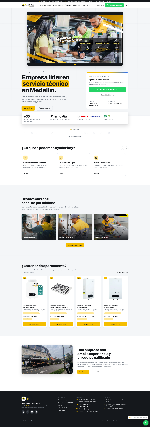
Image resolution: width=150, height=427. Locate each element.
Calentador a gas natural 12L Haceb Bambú (84, 306)
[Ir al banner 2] (74, 64)
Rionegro (105, 133)
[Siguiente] (126, 148)
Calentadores (59, 5)
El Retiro (121, 133)
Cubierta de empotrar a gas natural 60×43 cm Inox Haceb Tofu (59, 306)
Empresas (78, 5)
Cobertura (109, 420)
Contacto (115, 420)
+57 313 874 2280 (84, 404)
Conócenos (83, 372)
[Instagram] (27, 412)
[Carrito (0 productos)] (126, 5)
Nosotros (87, 5)
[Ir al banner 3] (76, 64)
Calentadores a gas (63, 400)
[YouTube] (32, 412)
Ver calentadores (44, 108)
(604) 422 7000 (84, 406)
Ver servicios (28, 108)
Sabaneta (43, 133)
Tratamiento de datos (123, 420)
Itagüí (51, 133)
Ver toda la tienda (122, 272)
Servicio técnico (46, 5)
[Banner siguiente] (120, 38)
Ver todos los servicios (75, 245)
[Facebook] (23, 412)
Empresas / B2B (62, 407)
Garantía (104, 420)
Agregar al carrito (34, 324)
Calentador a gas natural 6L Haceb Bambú (111, 306)
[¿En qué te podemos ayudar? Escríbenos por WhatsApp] (145, 422)
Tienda (69, 5)
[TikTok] (36, 412)
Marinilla (113, 133)
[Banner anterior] (30, 38)
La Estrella (65, 133)
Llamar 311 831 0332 (107, 95)
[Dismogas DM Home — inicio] (28, 5)
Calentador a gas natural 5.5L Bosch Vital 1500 (29, 306)
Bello (57, 133)
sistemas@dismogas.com (86, 409)
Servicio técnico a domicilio (65, 402)
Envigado (35, 133)
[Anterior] (122, 148)
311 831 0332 (100, 5)
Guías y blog (61, 410)
